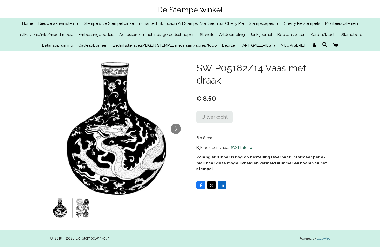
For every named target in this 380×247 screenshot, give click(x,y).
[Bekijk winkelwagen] (335, 45)
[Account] (314, 45)
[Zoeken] (325, 45)
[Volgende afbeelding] (176, 129)
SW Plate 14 (241, 147)
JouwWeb (323, 238)
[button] (60, 208)
